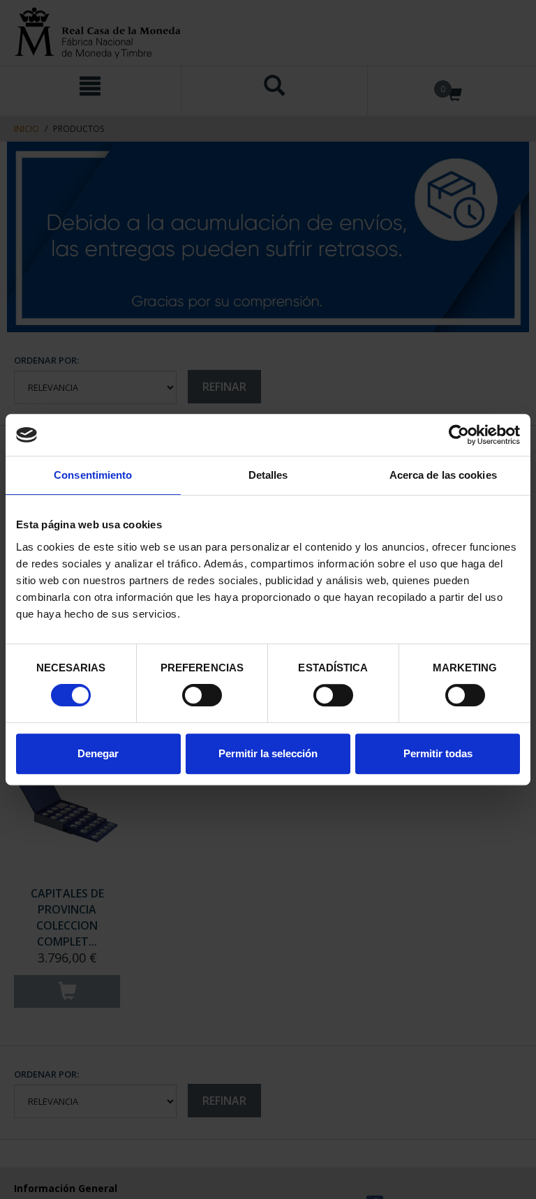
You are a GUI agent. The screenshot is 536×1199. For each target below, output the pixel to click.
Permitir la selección (268, 753)
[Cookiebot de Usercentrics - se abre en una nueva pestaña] (459, 434)
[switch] (202, 695)
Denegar (98, 753)
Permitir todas (437, 753)
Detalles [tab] (268, 475)
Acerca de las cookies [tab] (443, 475)
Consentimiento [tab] (93, 475)
